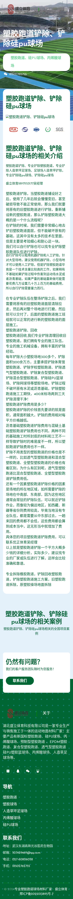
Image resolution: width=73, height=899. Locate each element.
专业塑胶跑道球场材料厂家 (33, 889)
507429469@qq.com (26, 852)
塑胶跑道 (10, 797)
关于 (46, 713)
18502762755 (18, 74)
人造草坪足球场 (15, 811)
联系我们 (20, 681)
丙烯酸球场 (11, 818)
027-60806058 (22, 859)
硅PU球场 (10, 825)
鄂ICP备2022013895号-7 (36, 894)
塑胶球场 (10, 804)
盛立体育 (61, 889)
